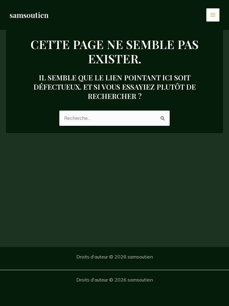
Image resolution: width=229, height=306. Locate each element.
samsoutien (29, 15)
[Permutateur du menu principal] (212, 15)
